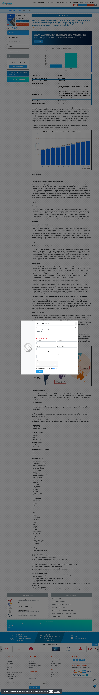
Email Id (38, 346)
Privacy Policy (55, 368)
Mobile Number (60, 346)
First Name (38, 340)
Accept (51, 691)
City (58, 354)
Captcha (38, 359)
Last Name (59, 340)
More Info (57, 691)
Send (40, 371)
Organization (39, 354)
